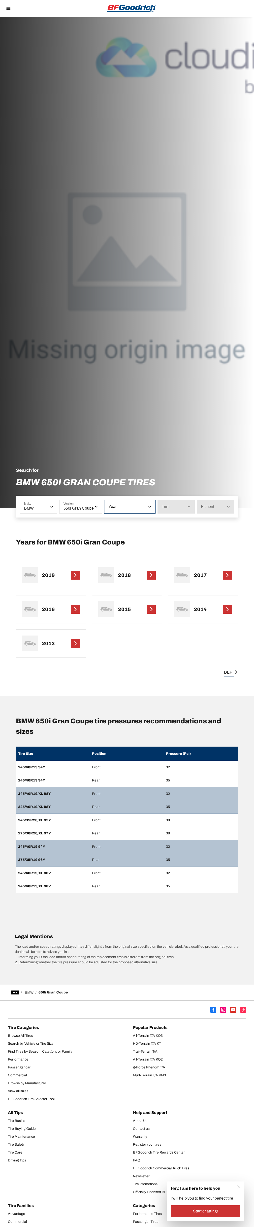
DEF (228, 672)
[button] (51, 506)
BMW (29, 992)
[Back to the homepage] (131, 8)
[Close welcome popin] (239, 1187)
